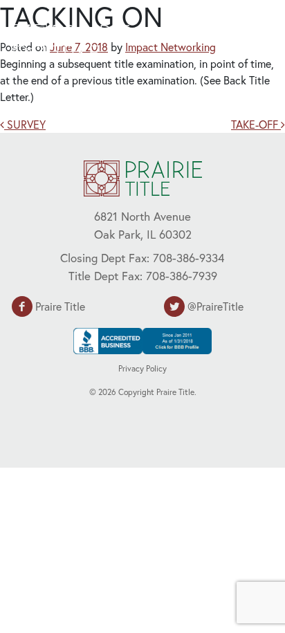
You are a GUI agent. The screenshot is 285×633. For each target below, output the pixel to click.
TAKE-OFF (256, 124)
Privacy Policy (142, 368)
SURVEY (25, 124)
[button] (240, 40)
